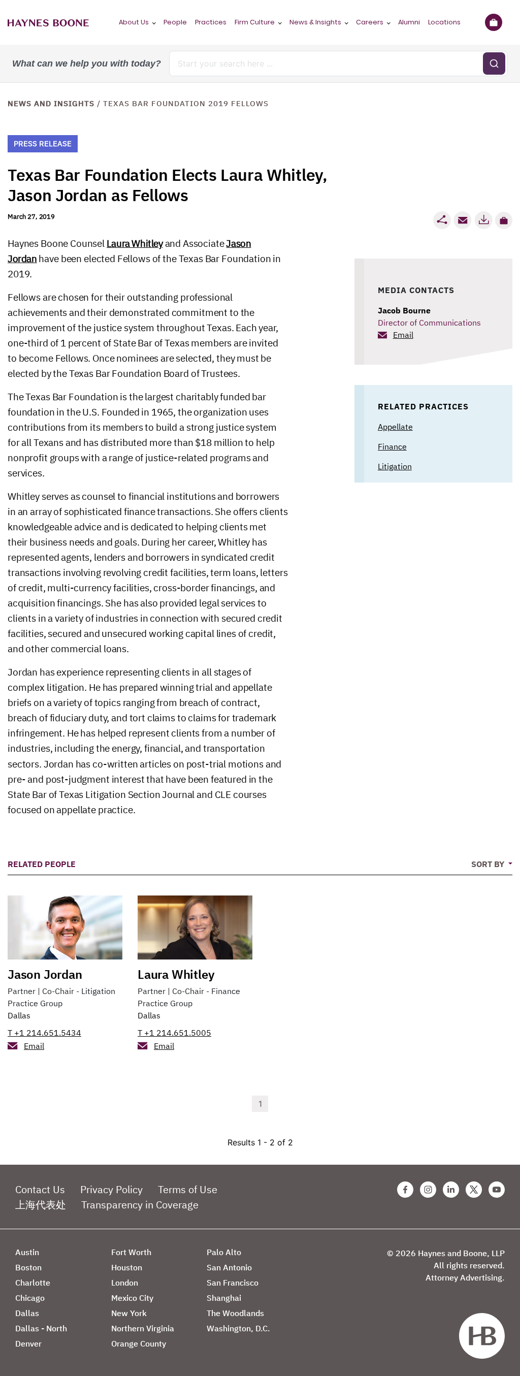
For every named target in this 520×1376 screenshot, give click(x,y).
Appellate (395, 427)
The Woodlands (235, 1313)
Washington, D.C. (238, 1328)
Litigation (395, 466)
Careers (369, 22)
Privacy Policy (111, 1189)
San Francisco (232, 1282)
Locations (444, 22)
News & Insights (315, 22)
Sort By (488, 864)
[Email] (462, 220)
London (124, 1282)
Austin (27, 1252)
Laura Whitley (135, 243)
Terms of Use (187, 1189)
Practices (210, 22)
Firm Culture (255, 22)
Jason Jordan (45, 974)
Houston (126, 1267)
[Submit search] (494, 63)
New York (129, 1313)
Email (403, 335)
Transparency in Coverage (140, 1204)
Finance (392, 446)
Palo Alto (224, 1252)
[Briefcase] (493, 22)
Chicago (30, 1298)
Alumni (409, 22)
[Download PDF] (483, 220)
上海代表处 (40, 1204)
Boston (28, 1267)
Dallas (19, 1015)
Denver (28, 1343)
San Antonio (229, 1267)
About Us (134, 22)
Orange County (138, 1343)
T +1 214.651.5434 (44, 1033)
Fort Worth (131, 1252)
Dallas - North (41, 1328)
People (175, 22)
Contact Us (40, 1189)
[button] (503, 220)
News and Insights (51, 103)
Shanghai (224, 1298)
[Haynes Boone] (48, 22)
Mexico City (132, 1298)
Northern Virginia (142, 1328)
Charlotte (32, 1282)
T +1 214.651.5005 (174, 1033)
